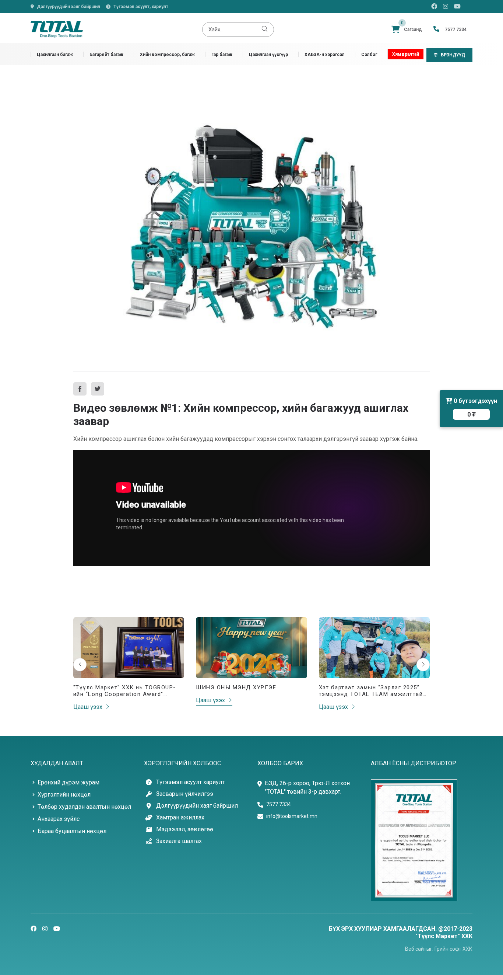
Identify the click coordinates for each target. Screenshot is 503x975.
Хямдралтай (405, 54)
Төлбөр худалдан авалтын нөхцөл (84, 807)
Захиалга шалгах (179, 841)
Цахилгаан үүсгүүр (268, 54)
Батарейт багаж (106, 54)
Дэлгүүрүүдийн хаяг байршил (68, 6)
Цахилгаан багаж (55, 54)
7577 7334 (278, 804)
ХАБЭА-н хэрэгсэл (325, 54)
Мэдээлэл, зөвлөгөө (184, 829)
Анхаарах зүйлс (59, 819)
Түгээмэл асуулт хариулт (190, 782)
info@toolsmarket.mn (291, 816)
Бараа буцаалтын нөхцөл (72, 831)
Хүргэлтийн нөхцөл (64, 794)
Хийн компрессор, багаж (167, 54)
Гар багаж (221, 54)
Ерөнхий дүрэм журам (68, 782)
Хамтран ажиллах (180, 818)
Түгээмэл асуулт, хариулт (140, 6)
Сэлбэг (369, 54)
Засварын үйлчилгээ (184, 794)
